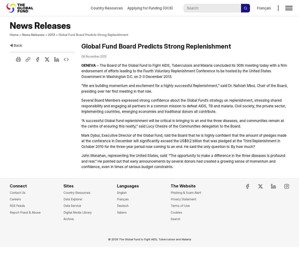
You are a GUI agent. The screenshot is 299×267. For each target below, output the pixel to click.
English (122, 193)
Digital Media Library (77, 212)
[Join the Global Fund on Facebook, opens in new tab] (244, 186)
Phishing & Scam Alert (186, 193)
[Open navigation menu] (288, 8)
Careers (15, 199)
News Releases (33, 35)
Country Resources (107, 8)
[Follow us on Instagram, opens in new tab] (283, 186)
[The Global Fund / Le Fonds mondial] (22, 8)
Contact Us (17, 193)
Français (264, 8)
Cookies (176, 212)
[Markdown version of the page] (66, 59)
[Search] (245, 8)
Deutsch (123, 206)
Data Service (72, 206)
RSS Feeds (17, 206)
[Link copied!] (28, 59)
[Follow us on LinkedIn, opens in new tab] (270, 186)
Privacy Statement (183, 199)
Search (175, 219)
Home (14, 35)
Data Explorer (72, 199)
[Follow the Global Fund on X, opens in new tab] (257, 186)
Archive (68, 219)
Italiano (122, 212)
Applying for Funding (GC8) (150, 8)
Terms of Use (180, 206)
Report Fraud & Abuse (25, 212)
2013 (51, 35)
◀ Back (16, 45)
